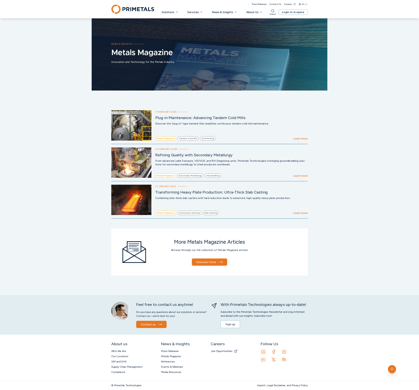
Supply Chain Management (127, 366)
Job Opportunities (221, 351)
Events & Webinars (172, 366)
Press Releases (259, 4)
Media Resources (171, 372)
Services (193, 12)
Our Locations (119, 356)
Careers (288, 4)
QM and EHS (119, 361)
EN (303, 4)
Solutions (168, 12)
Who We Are (118, 351)
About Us (252, 12)
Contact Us (275, 4)
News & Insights (222, 12)
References (168, 361)
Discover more (206, 262)
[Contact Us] (392, 369)
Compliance (118, 372)
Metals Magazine (171, 356)
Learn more (300, 138)
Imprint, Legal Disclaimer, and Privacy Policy (282, 385)
